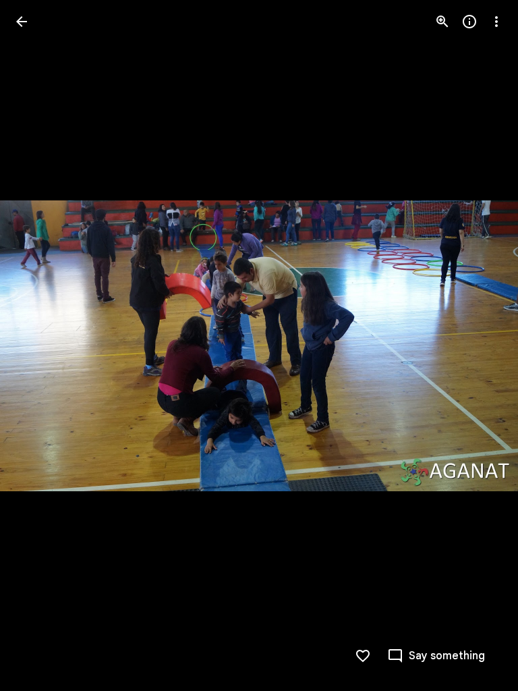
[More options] (496, 21)
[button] (480, 345)
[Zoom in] (442, 21)
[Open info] (469, 21)
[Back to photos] (21, 21)
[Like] (363, 656)
